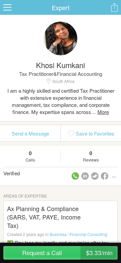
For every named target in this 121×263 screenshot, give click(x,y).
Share (114, 7)
